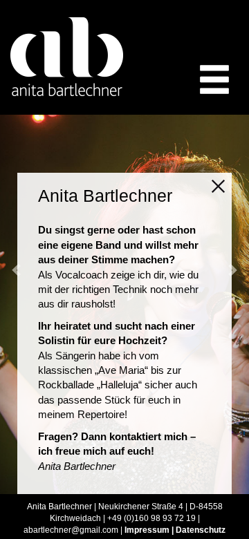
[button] (231, 269)
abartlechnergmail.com (71, 530)
